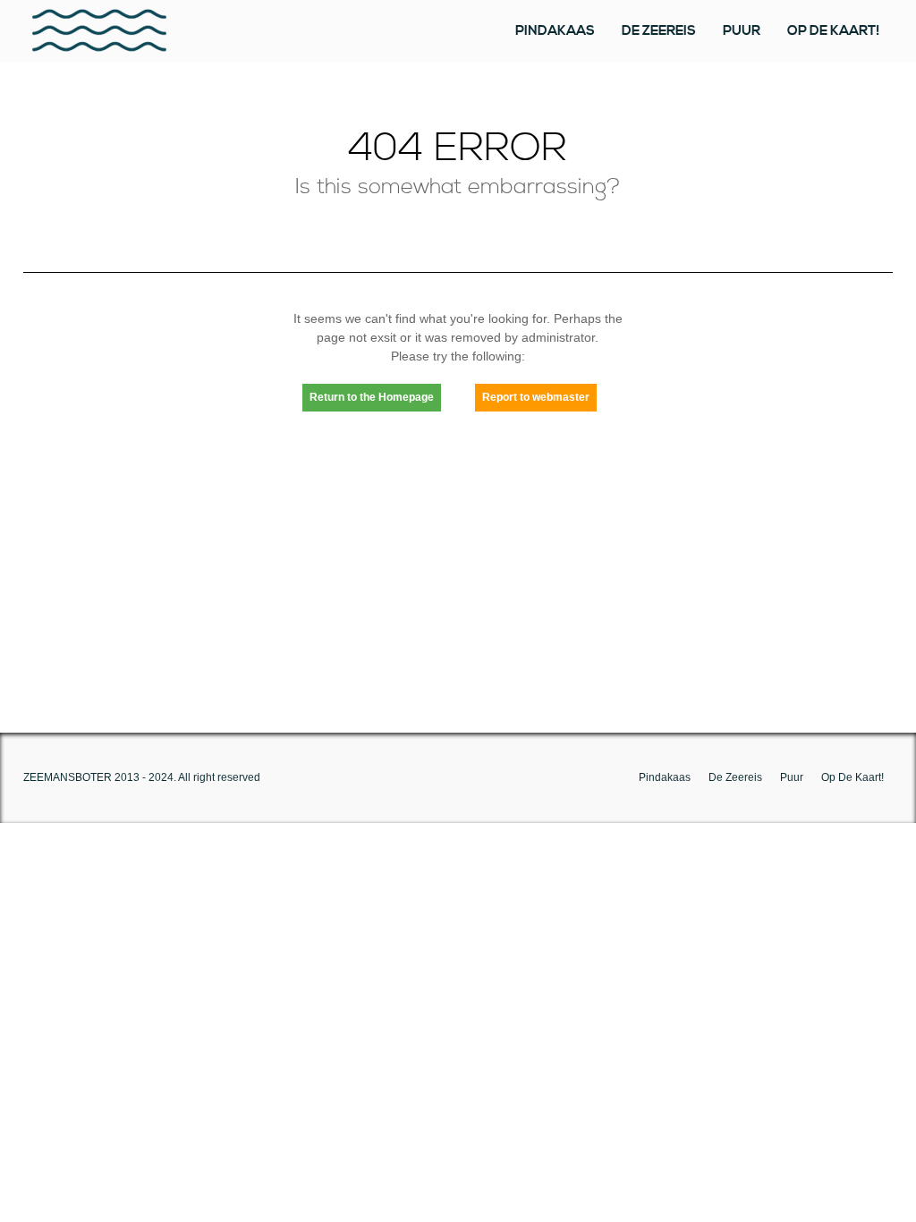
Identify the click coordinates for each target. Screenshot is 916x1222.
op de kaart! (833, 30)
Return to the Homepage (372, 397)
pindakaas (555, 30)
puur (741, 30)
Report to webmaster (535, 397)
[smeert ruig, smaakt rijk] (99, 31)
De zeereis (659, 30)
